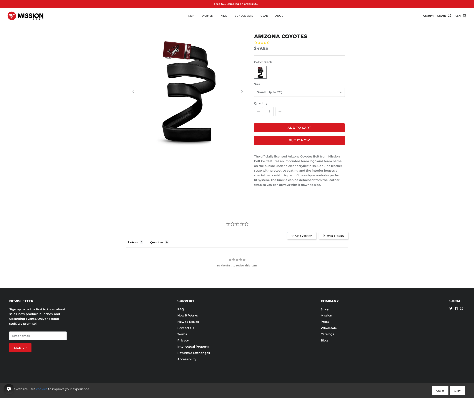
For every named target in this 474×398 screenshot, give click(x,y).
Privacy (183, 340)
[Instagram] (461, 308)
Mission (326, 315)
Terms (182, 334)
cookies (41, 389)
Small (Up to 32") (269, 92)
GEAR (264, 15)
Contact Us (185, 328)
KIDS (224, 15)
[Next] (242, 92)
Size (257, 84)
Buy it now (299, 140)
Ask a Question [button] (303, 235)
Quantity (260, 103)
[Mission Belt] (25, 15)
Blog (324, 340)
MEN (191, 15)
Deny (457, 390)
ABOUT (280, 15)
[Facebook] (456, 308)
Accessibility (186, 359)
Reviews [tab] (133, 242)
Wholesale (329, 328)
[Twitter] (450, 308)
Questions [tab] (156, 242)
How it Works (187, 315)
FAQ (180, 309)
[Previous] (133, 92)
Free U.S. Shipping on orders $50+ (237, 4)
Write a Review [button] (335, 235)
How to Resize (188, 322)
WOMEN (207, 15)
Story (325, 309)
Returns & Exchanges (193, 353)
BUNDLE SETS (243, 15)
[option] (187, 91)
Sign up (20, 347)
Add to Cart (299, 128)
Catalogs (327, 334)
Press (325, 322)
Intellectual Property (193, 346)
